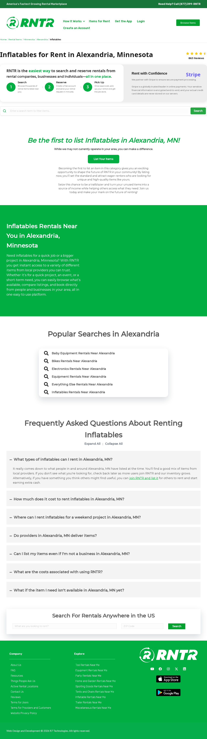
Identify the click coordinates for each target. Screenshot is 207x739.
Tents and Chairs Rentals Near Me (95, 691)
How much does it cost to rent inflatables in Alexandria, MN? (69, 499)
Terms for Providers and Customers (31, 707)
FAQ (13, 670)
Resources (17, 675)
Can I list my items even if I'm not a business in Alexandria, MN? (72, 554)
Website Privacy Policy (24, 713)
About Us (16, 665)
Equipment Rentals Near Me (91, 670)
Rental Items (15, 39)
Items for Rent (99, 21)
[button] (152, 669)
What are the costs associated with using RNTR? (58, 572)
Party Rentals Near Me (88, 675)
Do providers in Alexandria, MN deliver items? (55, 535)
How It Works (72, 21)
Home (3, 39)
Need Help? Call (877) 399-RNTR (179, 4)
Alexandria (42, 39)
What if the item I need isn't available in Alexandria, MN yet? (69, 590)
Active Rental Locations (24, 686)
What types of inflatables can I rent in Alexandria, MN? (63, 459)
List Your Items (103, 159)
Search (198, 110)
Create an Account (76, 28)
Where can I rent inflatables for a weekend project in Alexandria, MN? (77, 517)
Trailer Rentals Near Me (89, 702)
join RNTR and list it (143, 478)
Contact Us (17, 691)
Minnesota (29, 39)
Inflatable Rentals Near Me (91, 697)
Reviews (16, 697)
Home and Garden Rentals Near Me (96, 681)
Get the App (123, 21)
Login (141, 21)
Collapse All (114, 444)
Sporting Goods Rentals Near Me (94, 686)
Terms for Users (19, 702)
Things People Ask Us (23, 681)
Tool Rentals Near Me (87, 665)
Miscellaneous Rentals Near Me (93, 707)
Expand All (92, 444)
